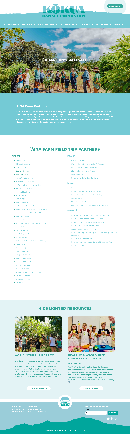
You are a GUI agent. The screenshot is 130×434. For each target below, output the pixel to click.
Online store (34, 409)
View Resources (38, 388)
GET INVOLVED (102, 24)
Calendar (32, 407)
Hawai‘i (72, 210)
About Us (17, 407)
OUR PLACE (27, 24)
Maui (70, 183)
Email (87, 409)
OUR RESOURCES (67, 24)
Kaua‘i (71, 155)
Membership (115, 6)
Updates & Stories (37, 412)
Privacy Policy (48, 430)
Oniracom (83, 430)
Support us (18, 412)
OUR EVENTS (85, 24)
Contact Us (18, 409)
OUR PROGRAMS (10, 24)
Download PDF (74, 363)
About (117, 24)
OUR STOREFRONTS (46, 24)
